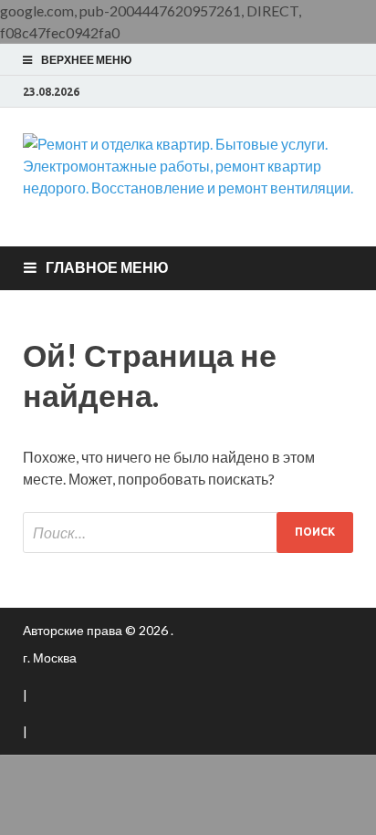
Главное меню (107, 267)
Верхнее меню (86, 60)
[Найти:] (188, 532)
